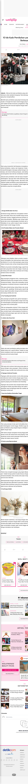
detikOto (21, 767)
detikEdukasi (22, 754)
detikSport (22, 763)
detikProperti (22, 769)
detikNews (22, 752)
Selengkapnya (10, 673)
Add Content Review (10, 670)
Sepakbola (22, 765)
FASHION (11, 24)
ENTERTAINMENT (20, 24)
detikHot (21, 761)
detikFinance (22, 756)
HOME (5, 24)
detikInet (21, 759)
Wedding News (19, 27)
